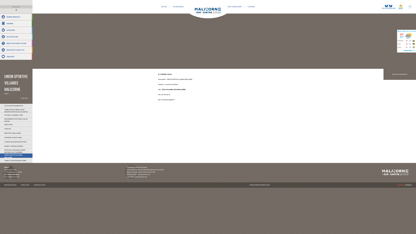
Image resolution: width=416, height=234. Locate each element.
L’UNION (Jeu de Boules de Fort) (15, 142)
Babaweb (408, 185)
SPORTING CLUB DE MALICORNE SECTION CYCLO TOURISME (14, 151)
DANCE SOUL (8, 124)
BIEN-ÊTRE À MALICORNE (12, 133)
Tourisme (251, 7)
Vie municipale (178, 7)
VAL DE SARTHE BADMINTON (13, 106)
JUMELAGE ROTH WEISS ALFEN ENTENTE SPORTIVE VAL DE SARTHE (16, 110)
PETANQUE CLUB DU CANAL (13, 137)
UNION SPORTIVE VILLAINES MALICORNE (13, 156)
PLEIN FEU (7, 129)
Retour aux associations (399, 74)
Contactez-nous (39, 185)
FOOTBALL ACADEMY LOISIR (13, 115)
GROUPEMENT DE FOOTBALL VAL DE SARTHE (16, 120)
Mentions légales (10, 185)
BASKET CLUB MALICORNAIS (13, 146)
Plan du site (25, 185)
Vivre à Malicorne (235, 7)
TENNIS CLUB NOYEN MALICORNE (15, 160)
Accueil (164, 7)
